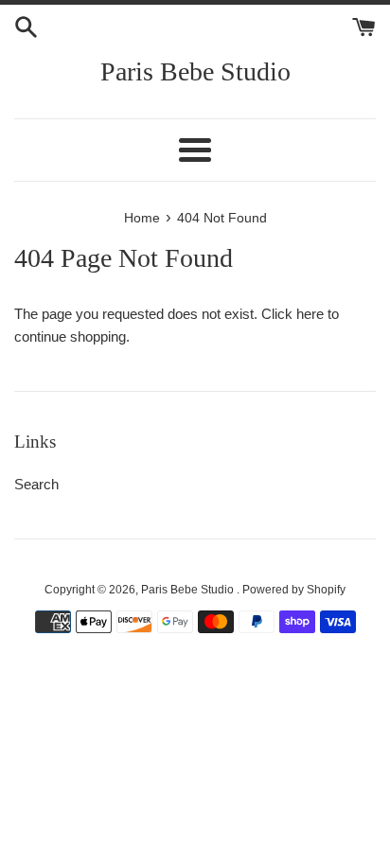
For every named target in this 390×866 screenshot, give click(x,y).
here (310, 314)
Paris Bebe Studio (195, 71)
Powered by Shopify (294, 589)
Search (36, 484)
